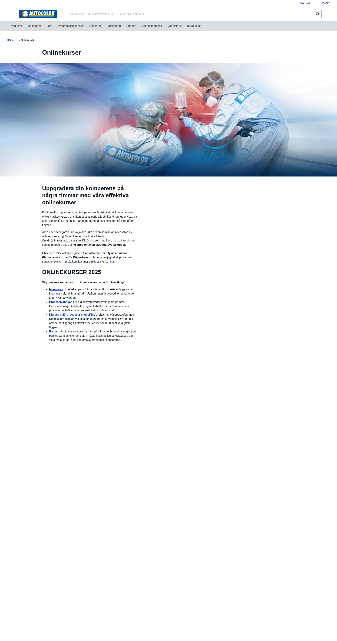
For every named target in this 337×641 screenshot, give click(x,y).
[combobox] (194, 14)
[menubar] (105, 26)
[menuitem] (16, 26)
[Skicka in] (317, 14)
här (112, 261)
